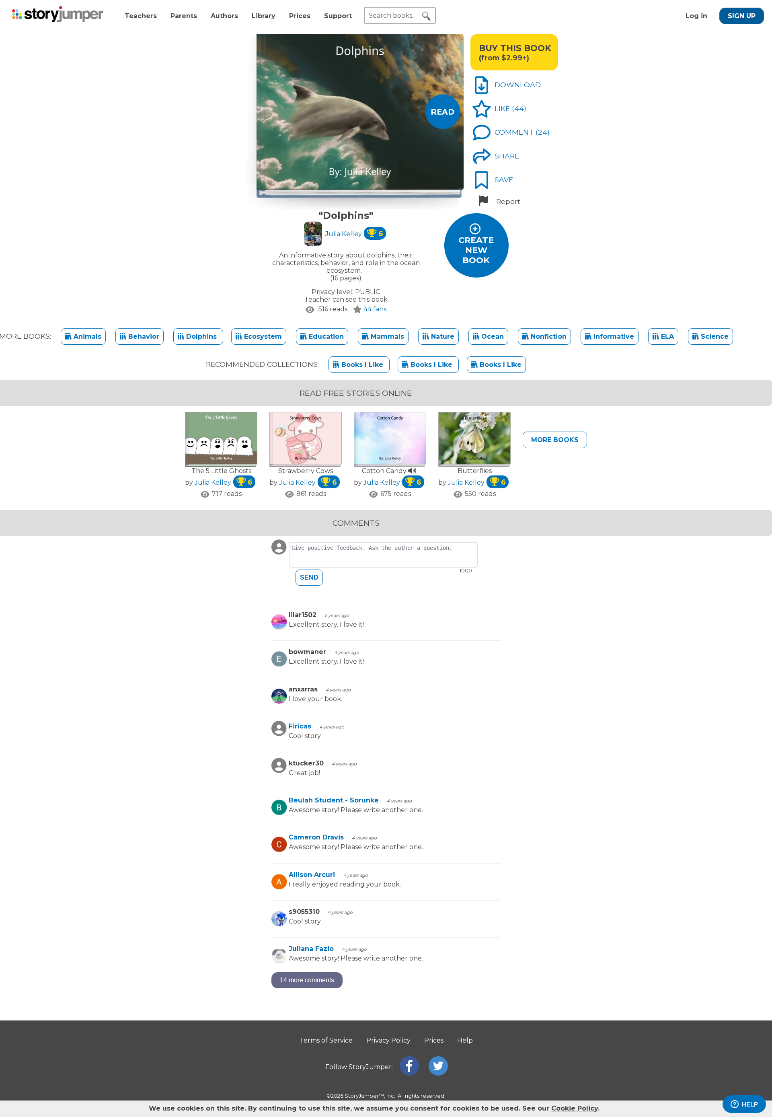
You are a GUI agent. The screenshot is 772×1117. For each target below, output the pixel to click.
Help (465, 1040)
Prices (299, 16)
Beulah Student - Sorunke (334, 800)
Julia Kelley (354, 234)
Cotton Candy (385, 471)
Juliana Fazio (311, 948)
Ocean (491, 336)
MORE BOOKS (555, 440)
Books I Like (362, 364)
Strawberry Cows (305, 471)
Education (325, 336)
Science (714, 336)
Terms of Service (326, 1040)
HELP (750, 1104)
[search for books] (426, 16)
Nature (441, 336)
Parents (183, 16)
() (519, 108)
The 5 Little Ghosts (221, 471)
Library (263, 16)
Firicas (300, 726)
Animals (86, 336)
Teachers (141, 16)
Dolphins (201, 336)
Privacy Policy (388, 1040)
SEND (309, 577)
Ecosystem (262, 336)
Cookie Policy (574, 1108)
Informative (612, 336)
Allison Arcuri (312, 874)
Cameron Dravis (316, 837)
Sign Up (742, 16)
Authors (224, 16)
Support (338, 16)
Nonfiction (548, 336)
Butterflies (475, 471)
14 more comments (307, 980)
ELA (666, 336)
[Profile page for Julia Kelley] (313, 234)
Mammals (386, 336)
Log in (696, 16)
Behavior (142, 336)
